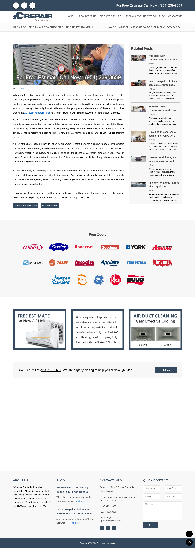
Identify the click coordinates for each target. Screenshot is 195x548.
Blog (162, 16)
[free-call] (39, 329)
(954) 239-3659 (171, 5)
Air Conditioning (86, 16)
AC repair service (49, 205)
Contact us (175, 16)
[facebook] (24, 5)
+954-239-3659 (108, 506)
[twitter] (32, 5)
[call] (189, 534)
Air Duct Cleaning (110, 16)
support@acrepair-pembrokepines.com (111, 519)
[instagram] (16, 5)
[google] (102, 528)
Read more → (81, 501)
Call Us (166, 370)
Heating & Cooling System (140, 16)
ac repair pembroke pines (25, 205)
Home (70, 16)
